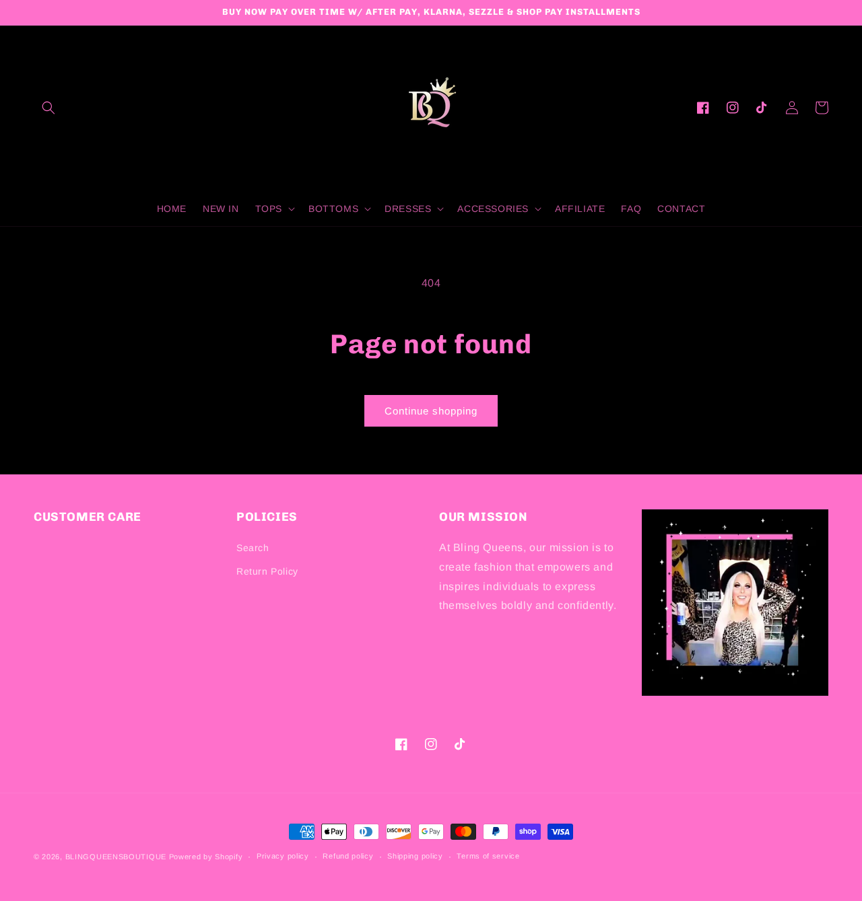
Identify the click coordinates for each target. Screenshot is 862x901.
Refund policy (348, 856)
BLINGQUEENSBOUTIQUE (115, 857)
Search (252, 547)
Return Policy (267, 571)
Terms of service (488, 856)
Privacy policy (283, 856)
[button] (48, 107)
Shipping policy (415, 856)
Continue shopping (431, 411)
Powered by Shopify (206, 857)
